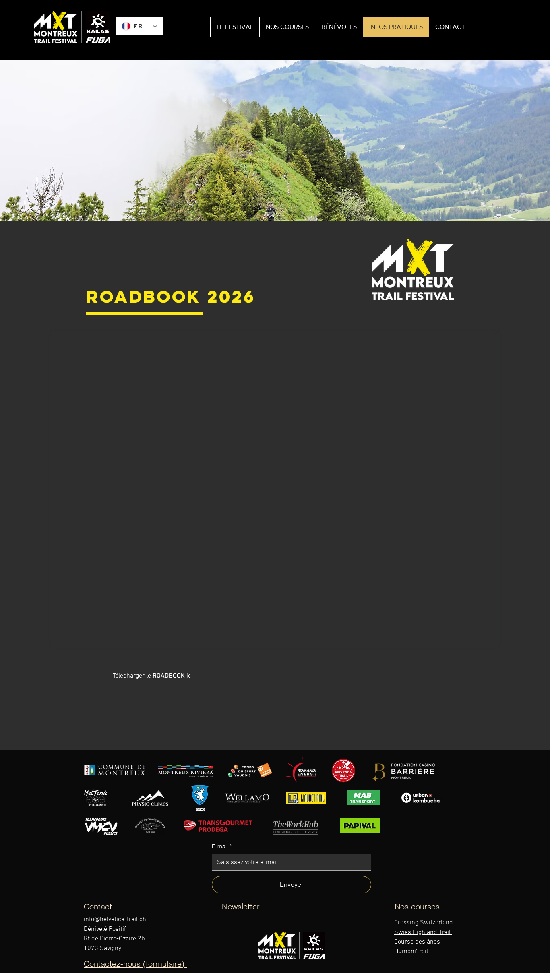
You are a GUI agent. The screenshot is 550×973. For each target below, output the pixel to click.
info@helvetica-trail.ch (115, 919)
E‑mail (222, 846)
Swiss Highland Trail (423, 932)
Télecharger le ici (153, 676)
